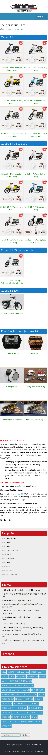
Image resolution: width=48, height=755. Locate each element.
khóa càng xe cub (25, 685)
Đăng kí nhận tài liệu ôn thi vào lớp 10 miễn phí (22, 590)
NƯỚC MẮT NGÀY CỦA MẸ (14, 623)
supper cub (20, 694)
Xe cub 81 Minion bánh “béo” (18, 250)
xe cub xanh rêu (35, 708)
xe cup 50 (6, 717)
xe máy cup (6, 726)
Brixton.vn (7, 554)
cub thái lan (32, 676)
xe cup (39, 712)
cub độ (42, 676)
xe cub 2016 (7, 703)
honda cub (13, 681)
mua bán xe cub (8, 690)
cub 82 (12, 676)
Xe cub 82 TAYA (10, 290)
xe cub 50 (19, 494)
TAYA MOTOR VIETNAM (31, 744)
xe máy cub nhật (35, 721)
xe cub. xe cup (8, 699)
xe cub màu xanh (9, 708)
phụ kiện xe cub (38, 690)
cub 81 (4, 676)
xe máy (34, 717)
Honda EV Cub (26, 681)
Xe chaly (6, 562)
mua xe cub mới (23, 690)
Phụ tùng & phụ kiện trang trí (19, 331)
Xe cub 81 (7, 37)
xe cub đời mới (29, 712)
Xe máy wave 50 (10, 574)
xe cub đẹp (6, 712)
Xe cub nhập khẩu (10, 538)
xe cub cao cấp (19, 703)
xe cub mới (22, 708)
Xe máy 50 (7, 570)
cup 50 (4, 681)
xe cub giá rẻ (33, 703)
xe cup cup (25, 717)
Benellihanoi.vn (9, 558)
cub (27, 672)
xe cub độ (17, 712)
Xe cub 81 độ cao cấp (14, 143)
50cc (4, 672)
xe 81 (35, 694)
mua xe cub (20, 751)
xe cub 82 (38, 699)
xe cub (41, 694)
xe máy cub (6, 721)
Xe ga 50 (6, 566)
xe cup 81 (15, 717)
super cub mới (8, 694)
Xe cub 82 (7, 546)
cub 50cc (41, 672)
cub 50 (33, 672)
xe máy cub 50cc (19, 721)
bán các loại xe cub (15, 672)
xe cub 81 (29, 699)
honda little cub (9, 685)
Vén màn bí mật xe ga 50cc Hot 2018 (19, 600)
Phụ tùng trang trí (10, 550)
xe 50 (29, 694)
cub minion (21, 676)
